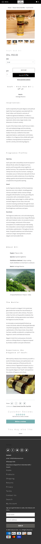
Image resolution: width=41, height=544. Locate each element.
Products (10, 474)
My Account (11, 504)
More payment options (23, 79)
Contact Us (11, 495)
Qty (7, 71)
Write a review (20, 421)
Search (9, 499)
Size (7, 59)
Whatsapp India (10, 461)
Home (9, 470)
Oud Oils (28, 406)
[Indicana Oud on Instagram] (22, 450)
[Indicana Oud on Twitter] (8, 450)
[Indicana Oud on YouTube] (17, 450)
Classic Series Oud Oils (19, 406)
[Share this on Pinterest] (20, 403)
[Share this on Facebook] (16, 403)
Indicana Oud (14, 530)
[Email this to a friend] (24, 403)
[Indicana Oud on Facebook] (13, 450)
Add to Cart (24, 70)
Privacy (9, 487)
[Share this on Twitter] (11, 403)
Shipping (10, 479)
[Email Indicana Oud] (27, 450)
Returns (9, 483)
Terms (9, 491)
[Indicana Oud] (20, 2)
